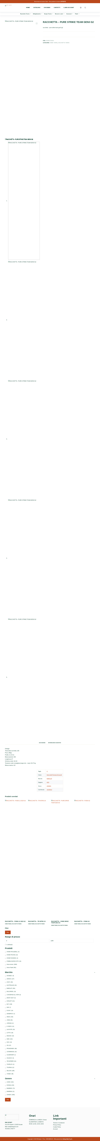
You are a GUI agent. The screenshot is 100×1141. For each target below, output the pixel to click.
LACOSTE (11, 1029)
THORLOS (10, 1064)
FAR (9, 1007)
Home (28, 7)
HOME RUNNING (12, 958)
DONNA (10, 1085)
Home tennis (54, 42)
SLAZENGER (11, 1054)
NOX (9, 1042)
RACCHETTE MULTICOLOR (54, 775)
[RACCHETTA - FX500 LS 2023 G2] (15, 859)
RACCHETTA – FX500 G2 (82, 921)
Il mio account (69, 7)
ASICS (10, 982)
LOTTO (10, 1032)
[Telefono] (94, 7)
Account (55, 1129)
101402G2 (49, 789)
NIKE (10, 1039)
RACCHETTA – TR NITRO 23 (36, 921)
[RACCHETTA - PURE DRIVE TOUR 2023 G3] (61, 859)
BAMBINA (10, 1091)
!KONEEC (10, 975)
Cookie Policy (57, 1127)
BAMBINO (11, 1088)
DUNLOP (11, 1001)
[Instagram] (88, 7)
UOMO (10, 1082)
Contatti (57, 7)
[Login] (80, 7)
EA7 (9, 1004)
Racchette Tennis (25, 13)
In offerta (9, 944)
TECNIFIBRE (11, 1061)
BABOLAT (49, 778)
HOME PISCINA (12, 954)
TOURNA (10, 1067)
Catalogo (36, 7)
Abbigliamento (37, 13)
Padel (76, 13)
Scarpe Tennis (48, 13)
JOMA (9, 1020)
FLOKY (10, 1010)
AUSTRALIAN (12, 985)
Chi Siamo (47, 7)
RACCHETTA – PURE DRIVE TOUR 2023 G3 (60, 922)
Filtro (8, 932)
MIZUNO (10, 1035)
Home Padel (11, 967)
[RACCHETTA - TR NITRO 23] (38, 859)
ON (9, 1045)
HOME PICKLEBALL (13, 951)
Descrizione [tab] (42, 742)
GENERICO (11, 1013)
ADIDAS (10, 978)
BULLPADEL (11, 991)
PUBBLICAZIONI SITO (14, 961)
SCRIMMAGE (12, 1051)
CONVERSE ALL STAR (14, 994)
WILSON (10, 1070)
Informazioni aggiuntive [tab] (54, 742)
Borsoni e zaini (59, 13)
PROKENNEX (12, 1048)
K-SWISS (10, 1026)
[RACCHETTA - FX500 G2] (84, 859)
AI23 (48, 782)
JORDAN (10, 1023)
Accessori (69, 13)
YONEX (10, 1073)
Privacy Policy (57, 1125)
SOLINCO (10, 1058)
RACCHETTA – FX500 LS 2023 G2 (15, 921)
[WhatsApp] (91, 7)
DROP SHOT (11, 998)
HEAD (10, 1016)
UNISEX (49, 786)
